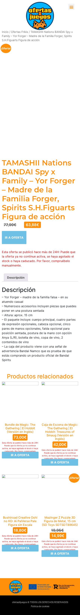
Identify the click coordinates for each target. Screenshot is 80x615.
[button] (71, 7)
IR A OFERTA (14, 237)
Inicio (5, 32)
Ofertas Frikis (19, 32)
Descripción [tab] (16, 277)
